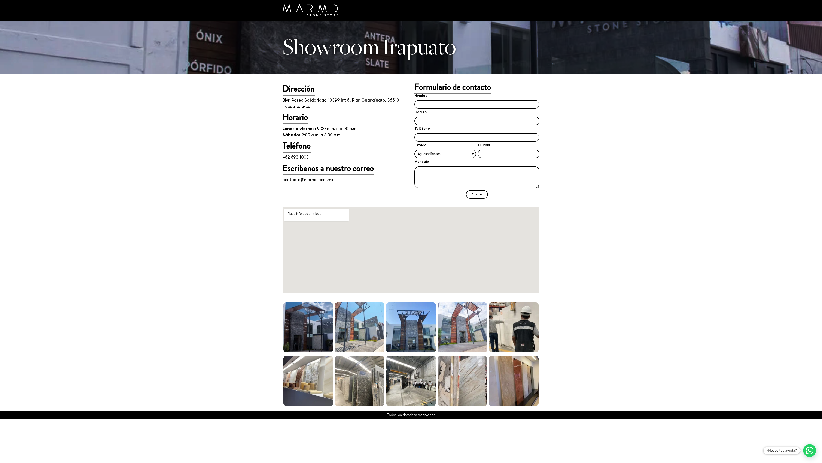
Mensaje (421, 162)
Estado (420, 145)
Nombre (421, 96)
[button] (809, 450)
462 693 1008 (296, 157)
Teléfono (422, 129)
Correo (420, 112)
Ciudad (484, 145)
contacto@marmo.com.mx (308, 179)
